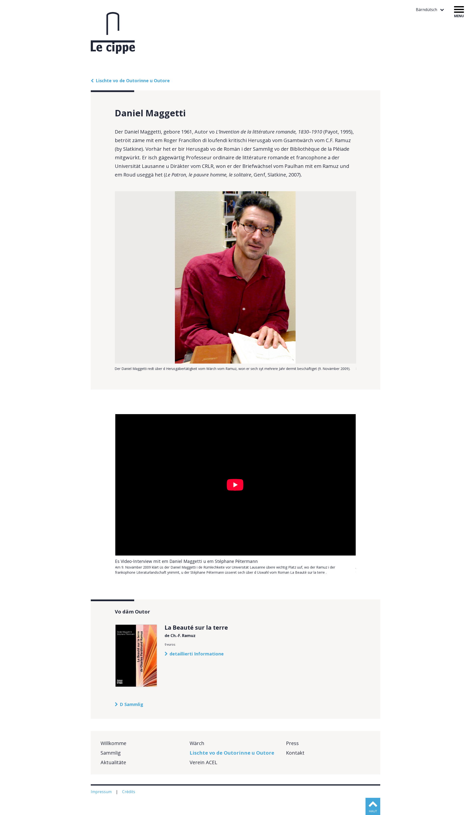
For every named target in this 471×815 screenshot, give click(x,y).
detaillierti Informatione (197, 654)
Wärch (197, 743)
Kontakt (295, 752)
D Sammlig (131, 704)
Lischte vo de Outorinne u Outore (133, 80)
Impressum (102, 791)
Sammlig (111, 752)
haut (373, 811)
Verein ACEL (203, 762)
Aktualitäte (113, 762)
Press (292, 743)
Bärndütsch (427, 9)
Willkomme (113, 743)
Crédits (129, 791)
